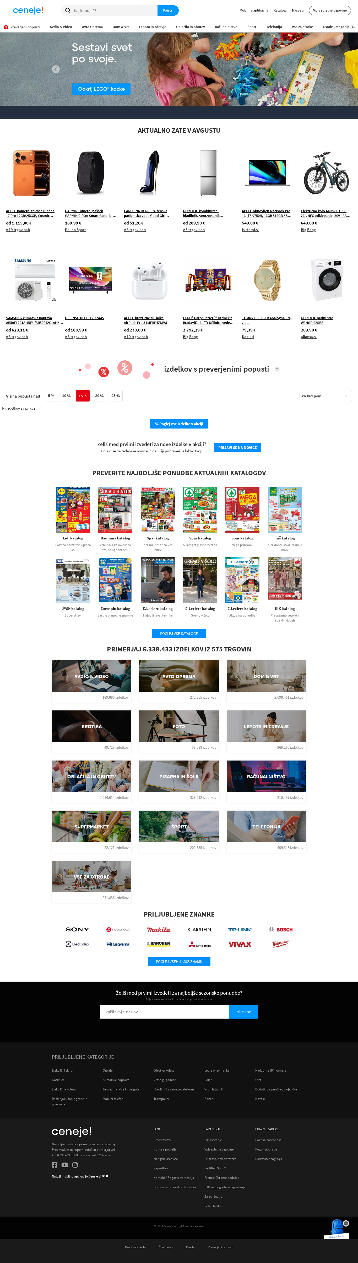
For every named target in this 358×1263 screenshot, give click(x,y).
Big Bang (308, 229)
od (19, 223)
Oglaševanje (213, 1140)
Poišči (167, 10)
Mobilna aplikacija (254, 10)
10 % (66, 395)
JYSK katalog (73, 608)
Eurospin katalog (115, 608)
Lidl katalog (73, 538)
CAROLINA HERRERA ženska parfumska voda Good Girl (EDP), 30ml (145, 213)
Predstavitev (162, 1140)
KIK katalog (285, 608)
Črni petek (166, 1247)
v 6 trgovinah (135, 229)
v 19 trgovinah (18, 229)
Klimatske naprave (116, 1080)
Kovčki (260, 1098)
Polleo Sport (75, 229)
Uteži (258, 1080)
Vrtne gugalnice (165, 1080)
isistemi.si (250, 229)
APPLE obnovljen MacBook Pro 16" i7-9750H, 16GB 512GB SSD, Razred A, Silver (266, 213)
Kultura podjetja (165, 1149)
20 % (99, 395)
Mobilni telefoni (113, 1098)
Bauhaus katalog (115, 538)
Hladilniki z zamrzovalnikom (174, 1089)
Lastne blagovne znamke (115, 615)
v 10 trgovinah (136, 336)
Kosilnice (58, 1080)
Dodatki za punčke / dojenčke (276, 1089)
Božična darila (135, 1247)
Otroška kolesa (164, 1070)
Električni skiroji (63, 1070)
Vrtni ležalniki (214, 1089)
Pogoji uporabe (266, 1149)
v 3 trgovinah (194, 229)
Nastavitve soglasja (268, 1159)
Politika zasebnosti (268, 1140)
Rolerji (208, 1080)
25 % (115, 395)
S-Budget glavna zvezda (200, 545)
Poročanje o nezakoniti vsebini (175, 1187)
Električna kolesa (64, 1089)
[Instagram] (75, 1166)
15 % (83, 395)
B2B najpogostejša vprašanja (225, 1187)
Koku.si (248, 336)
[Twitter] (64, 1166)
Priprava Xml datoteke (220, 1159)
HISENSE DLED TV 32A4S (84, 317)
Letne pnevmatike (216, 1070)
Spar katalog (158, 538)
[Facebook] (54, 1166)
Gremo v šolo (200, 615)
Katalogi (280, 10)
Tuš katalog (285, 538)
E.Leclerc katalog (158, 608)
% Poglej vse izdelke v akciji (179, 423)
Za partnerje (213, 1196)
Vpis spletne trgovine (330, 10)
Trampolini (161, 1098)
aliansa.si (309, 336)
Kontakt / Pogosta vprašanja (174, 1177)
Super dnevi (73, 615)
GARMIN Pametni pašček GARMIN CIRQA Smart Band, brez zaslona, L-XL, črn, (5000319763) (90, 213)
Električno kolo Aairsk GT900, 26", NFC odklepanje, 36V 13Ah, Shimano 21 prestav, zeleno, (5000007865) (325, 213)
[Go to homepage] (28, 10)
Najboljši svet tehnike (157, 615)
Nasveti (298, 10)
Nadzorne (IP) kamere (270, 1070)
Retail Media (212, 1206)
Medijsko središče (166, 1159)
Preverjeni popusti (220, 1247)
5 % (51, 395)
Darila (190, 1247)
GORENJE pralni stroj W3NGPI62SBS (317, 320)
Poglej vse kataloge (179, 633)
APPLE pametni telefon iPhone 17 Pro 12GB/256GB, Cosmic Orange (30, 213)
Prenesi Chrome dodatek (221, 1177)
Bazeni (209, 1098)
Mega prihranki (242, 545)
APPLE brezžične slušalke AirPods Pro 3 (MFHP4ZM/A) (145, 320)
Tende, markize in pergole (121, 1089)
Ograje (107, 1070)
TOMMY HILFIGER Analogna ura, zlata (267, 320)
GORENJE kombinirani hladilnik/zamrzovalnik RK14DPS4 (201, 213)
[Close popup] (346, 1223)
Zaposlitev (161, 1168)
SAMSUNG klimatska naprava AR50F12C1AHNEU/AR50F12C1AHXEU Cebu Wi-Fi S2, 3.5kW (35, 320)
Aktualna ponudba (242, 615)
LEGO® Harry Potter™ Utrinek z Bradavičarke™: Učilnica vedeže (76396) (208, 320)
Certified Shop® (215, 1168)
